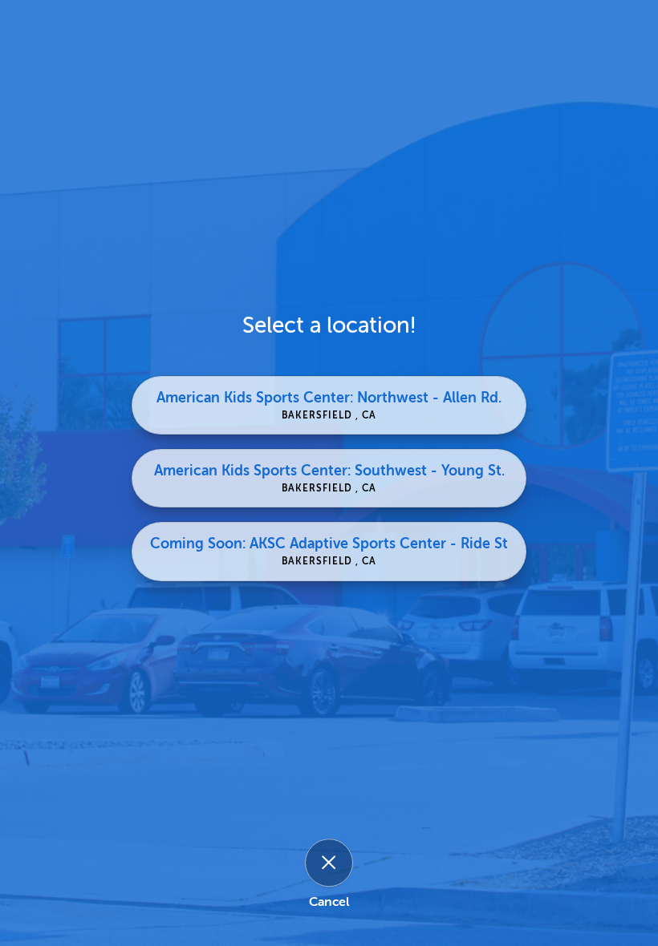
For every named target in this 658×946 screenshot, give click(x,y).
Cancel (329, 902)
